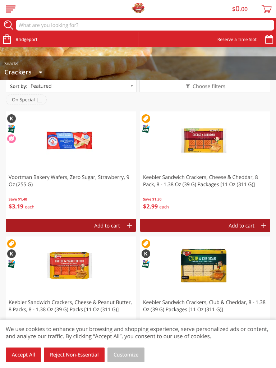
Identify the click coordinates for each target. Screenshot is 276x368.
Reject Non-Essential (74, 354)
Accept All (23, 354)
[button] (71, 165)
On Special (23, 99)
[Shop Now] (11, 9)
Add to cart (107, 225)
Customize (126, 354)
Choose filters (209, 86)
